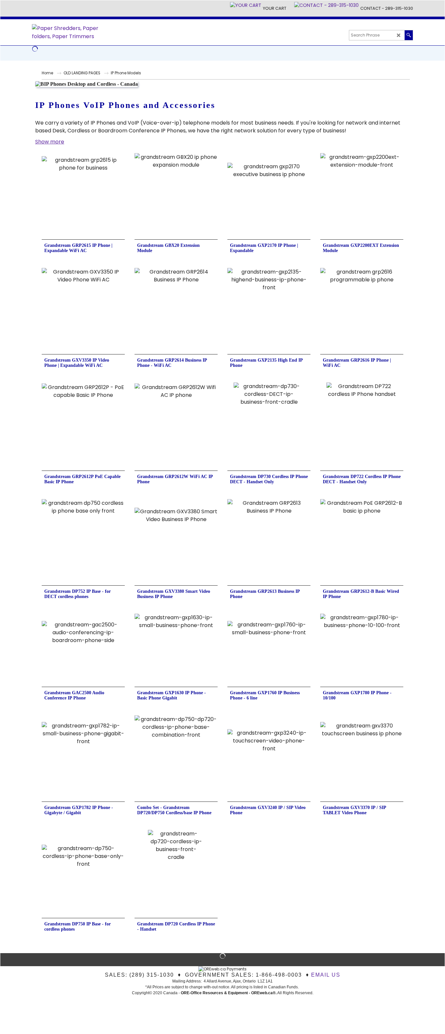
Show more (49, 141)
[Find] (409, 35)
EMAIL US (325, 975)
